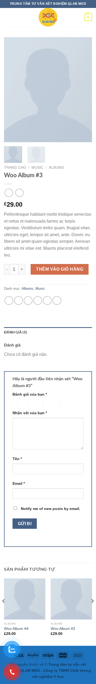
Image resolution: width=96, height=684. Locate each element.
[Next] (83, 89)
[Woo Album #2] (71, 599)
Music (37, 168)
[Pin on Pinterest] (47, 300)
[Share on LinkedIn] (57, 300)
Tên (17, 459)
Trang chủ (15, 168)
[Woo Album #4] (24, 599)
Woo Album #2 (63, 629)
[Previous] (12, 89)
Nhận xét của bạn (30, 413)
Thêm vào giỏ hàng (59, 269)
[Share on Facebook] (18, 300)
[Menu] (8, 17)
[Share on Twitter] (28, 300)
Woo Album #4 (16, 629)
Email (19, 483)
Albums (56, 168)
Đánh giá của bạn (30, 394)
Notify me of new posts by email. (50, 508)
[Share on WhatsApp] (9, 300)
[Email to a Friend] (37, 300)
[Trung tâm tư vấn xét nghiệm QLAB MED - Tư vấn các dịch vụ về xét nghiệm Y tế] (48, 17)
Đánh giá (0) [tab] (15, 332)
